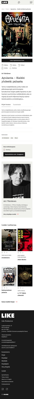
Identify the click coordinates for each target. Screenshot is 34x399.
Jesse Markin (22, 259)
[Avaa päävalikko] (31, 2)
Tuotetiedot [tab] (17, 104)
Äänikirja (8, 150)
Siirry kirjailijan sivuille (9, 214)
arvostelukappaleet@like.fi (8, 342)
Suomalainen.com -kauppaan (14, 154)
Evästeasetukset (6, 384)
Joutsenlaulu (6, 257)
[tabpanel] (17, 117)
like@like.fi (4, 337)
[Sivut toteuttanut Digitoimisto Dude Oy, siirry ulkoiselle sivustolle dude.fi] (5, 395)
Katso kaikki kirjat (8, 302)
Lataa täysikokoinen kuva (17, 60)
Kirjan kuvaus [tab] (6, 104)
